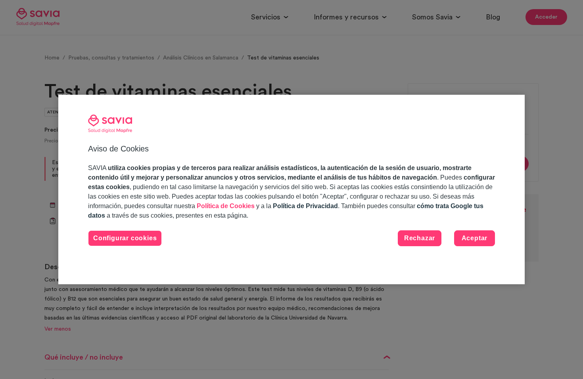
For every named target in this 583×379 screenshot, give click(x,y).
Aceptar (475, 238)
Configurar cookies (125, 238)
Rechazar (419, 238)
